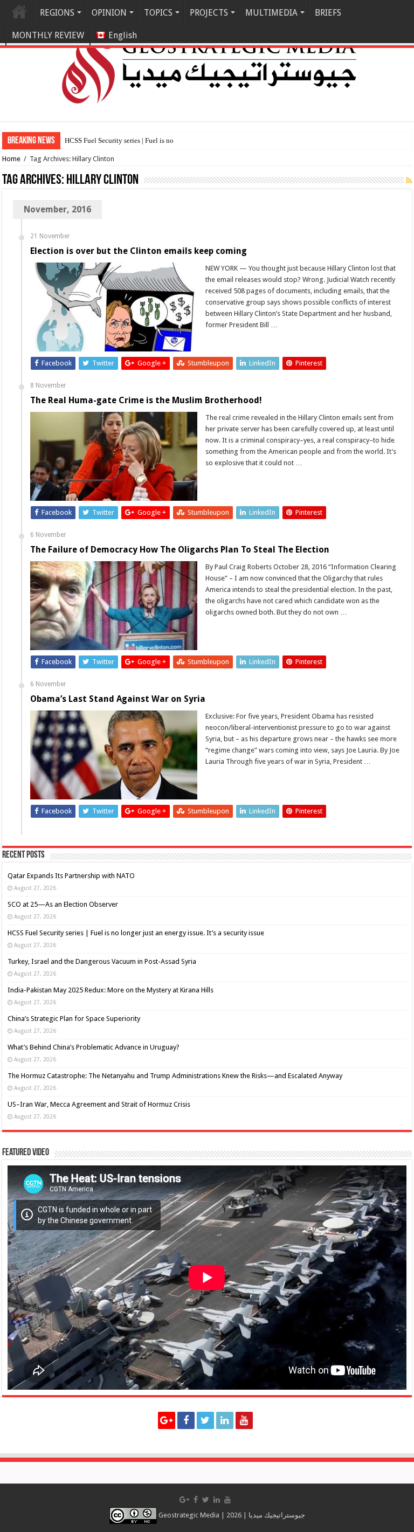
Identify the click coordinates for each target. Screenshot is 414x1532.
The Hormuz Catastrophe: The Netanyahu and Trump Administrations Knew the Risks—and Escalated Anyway (175, 1076)
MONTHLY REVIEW (48, 35)
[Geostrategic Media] (207, 59)
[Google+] (166, 1420)
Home (19, 11)
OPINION (109, 13)
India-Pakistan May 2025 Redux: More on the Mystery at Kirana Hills (110, 990)
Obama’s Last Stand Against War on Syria (117, 699)
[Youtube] (244, 1420)
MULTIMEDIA (271, 13)
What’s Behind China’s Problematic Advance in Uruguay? (94, 1047)
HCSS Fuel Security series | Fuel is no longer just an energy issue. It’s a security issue (136, 933)
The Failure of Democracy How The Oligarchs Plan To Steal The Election (179, 549)
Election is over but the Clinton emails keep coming (138, 251)
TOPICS (158, 13)
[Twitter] (205, 1420)
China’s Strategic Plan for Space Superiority (74, 1019)
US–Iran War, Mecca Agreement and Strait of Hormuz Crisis (99, 1104)
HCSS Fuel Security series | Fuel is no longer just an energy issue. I (161, 140)
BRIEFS (328, 13)
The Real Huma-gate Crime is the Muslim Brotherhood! (146, 400)
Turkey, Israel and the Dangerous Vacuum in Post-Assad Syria (102, 961)
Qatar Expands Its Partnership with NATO (71, 876)
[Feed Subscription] (409, 180)
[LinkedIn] (224, 1420)
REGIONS (57, 13)
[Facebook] (186, 1420)
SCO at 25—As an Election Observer (63, 904)
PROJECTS (209, 13)
